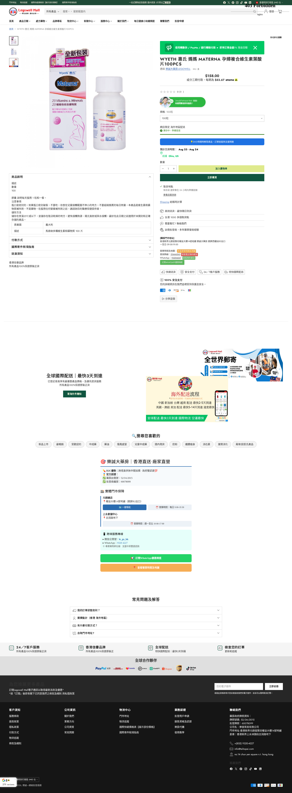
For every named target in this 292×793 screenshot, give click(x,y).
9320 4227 (122, 543)
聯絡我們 (181, 223)
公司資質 (69, 727)
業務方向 (69, 721)
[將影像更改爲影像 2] (13, 51)
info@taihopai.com (244, 749)
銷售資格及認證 (183, 721)
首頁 (11, 29)
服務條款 (14, 716)
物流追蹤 (14, 738)
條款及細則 (15, 743)
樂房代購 (179, 727)
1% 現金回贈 (211, 47)
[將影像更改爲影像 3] (13, 62)
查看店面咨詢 (169, 194)
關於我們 (69, 716)
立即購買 (212, 177)
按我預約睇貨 (189, 257)
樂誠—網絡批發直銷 (32, 785)
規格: (166, 112)
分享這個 (170, 298)
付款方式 (14, 732)
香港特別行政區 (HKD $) (25, 779)
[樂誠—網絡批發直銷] (24, 11)
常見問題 (69, 732)
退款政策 (14, 721)
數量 (162, 162)
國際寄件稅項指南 (129, 732)
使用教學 (179, 732)
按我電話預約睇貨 (189, 254)
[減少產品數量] (163, 168)
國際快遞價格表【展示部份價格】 (137, 727)
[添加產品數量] (174, 168)
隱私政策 (14, 727)
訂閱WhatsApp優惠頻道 (172, 262)
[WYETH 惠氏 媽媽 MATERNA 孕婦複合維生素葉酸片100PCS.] (87, 102)
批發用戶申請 (182, 716)
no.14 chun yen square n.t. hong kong (254, 754)
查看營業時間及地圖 (186, 250)
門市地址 (124, 716)
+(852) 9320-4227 (244, 743)
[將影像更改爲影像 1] (13, 40)
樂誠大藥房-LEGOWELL (178, 69)
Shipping (164, 202)
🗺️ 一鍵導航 (125, 507)
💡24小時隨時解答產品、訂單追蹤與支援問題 (212, 141)
